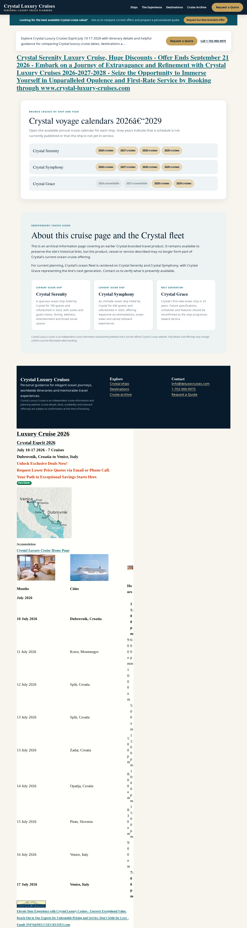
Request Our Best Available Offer (206, 20)
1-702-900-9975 (184, 389)
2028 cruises (149, 150)
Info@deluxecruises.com (191, 383)
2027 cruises (127, 150)
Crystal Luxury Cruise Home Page (43, 550)
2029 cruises (171, 150)
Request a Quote (227, 7)
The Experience (152, 7)
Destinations (174, 7)
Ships (134, 7)
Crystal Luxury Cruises (29, 7)
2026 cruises (105, 150)
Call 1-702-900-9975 (213, 41)
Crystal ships (119, 383)
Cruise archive (121, 394)
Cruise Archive (196, 7)
